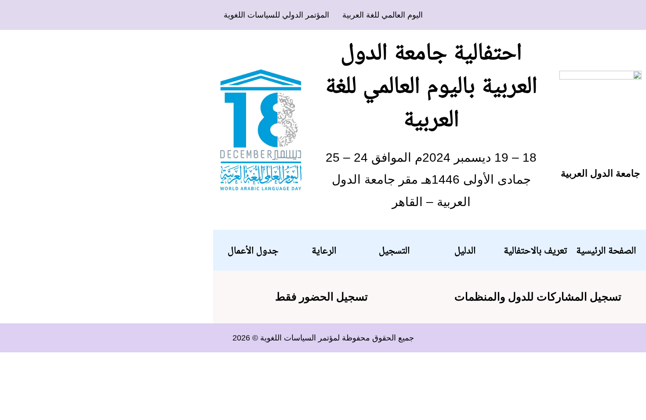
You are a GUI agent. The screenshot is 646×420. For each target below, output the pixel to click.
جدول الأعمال (253, 250)
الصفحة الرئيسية (606, 250)
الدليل (464, 250)
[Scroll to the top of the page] (643, 358)
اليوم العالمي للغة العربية (382, 15)
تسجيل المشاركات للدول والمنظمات (537, 297)
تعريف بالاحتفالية (535, 250)
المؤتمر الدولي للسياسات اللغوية (276, 15)
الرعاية (324, 250)
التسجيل (394, 250)
